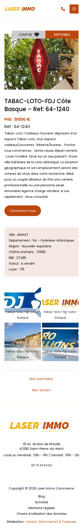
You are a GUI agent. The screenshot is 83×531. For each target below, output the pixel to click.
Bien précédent (41, 379)
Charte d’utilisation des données (42, 513)
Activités (41, 502)
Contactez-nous (23, 210)
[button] (63, 9)
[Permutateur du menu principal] (74, 9)
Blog (41, 496)
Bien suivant (41, 390)
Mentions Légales (41, 508)
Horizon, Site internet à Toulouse (51, 521)
